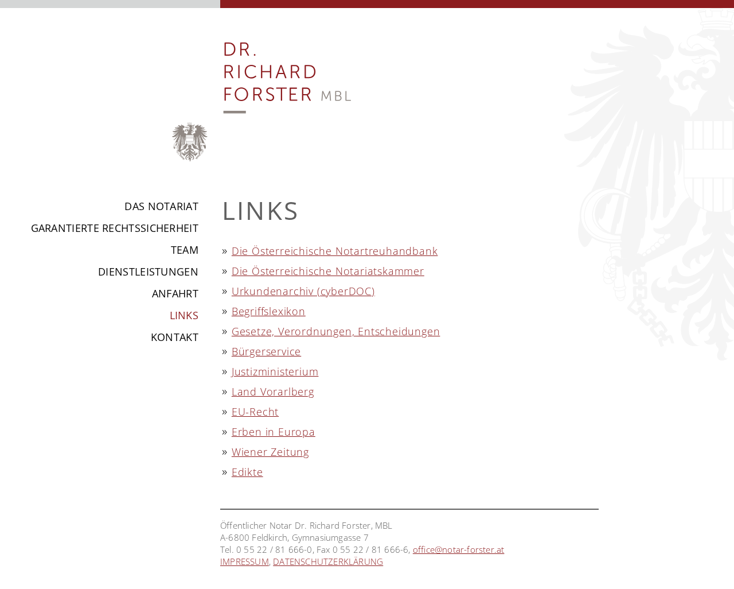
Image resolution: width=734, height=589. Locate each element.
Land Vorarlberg (273, 391)
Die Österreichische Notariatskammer (328, 271)
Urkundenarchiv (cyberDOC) (303, 291)
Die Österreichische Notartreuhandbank (335, 251)
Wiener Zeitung (270, 452)
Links (184, 315)
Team (184, 250)
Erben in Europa (273, 432)
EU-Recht (255, 411)
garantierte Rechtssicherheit (114, 228)
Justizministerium (275, 371)
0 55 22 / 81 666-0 (274, 549)
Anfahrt (175, 293)
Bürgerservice (266, 351)
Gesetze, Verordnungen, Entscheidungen (336, 331)
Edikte (247, 472)
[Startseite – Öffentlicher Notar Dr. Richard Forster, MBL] (286, 174)
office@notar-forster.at (459, 549)
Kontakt (174, 337)
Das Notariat (161, 206)
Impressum (244, 561)
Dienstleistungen (148, 271)
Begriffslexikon (269, 311)
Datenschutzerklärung (328, 561)
